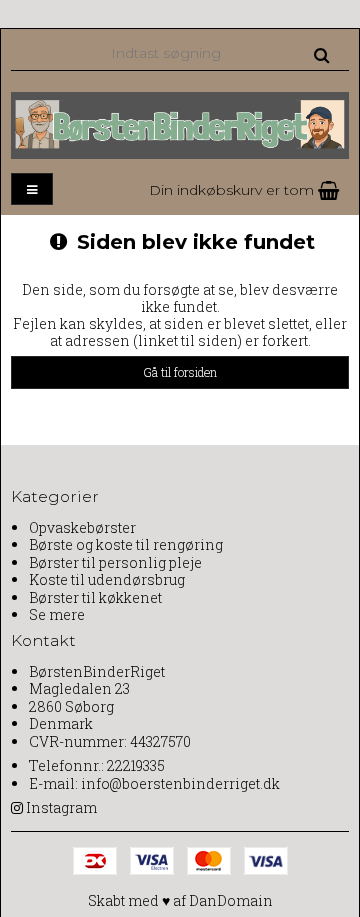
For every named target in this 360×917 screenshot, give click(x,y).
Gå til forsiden (180, 372)
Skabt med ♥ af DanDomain (180, 900)
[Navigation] (32, 189)
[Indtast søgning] (219, 52)
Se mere (57, 614)
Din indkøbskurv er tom (233, 190)
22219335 (136, 765)
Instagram (61, 807)
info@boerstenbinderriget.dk (180, 783)
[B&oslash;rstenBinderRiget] (180, 125)
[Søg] (321, 54)
